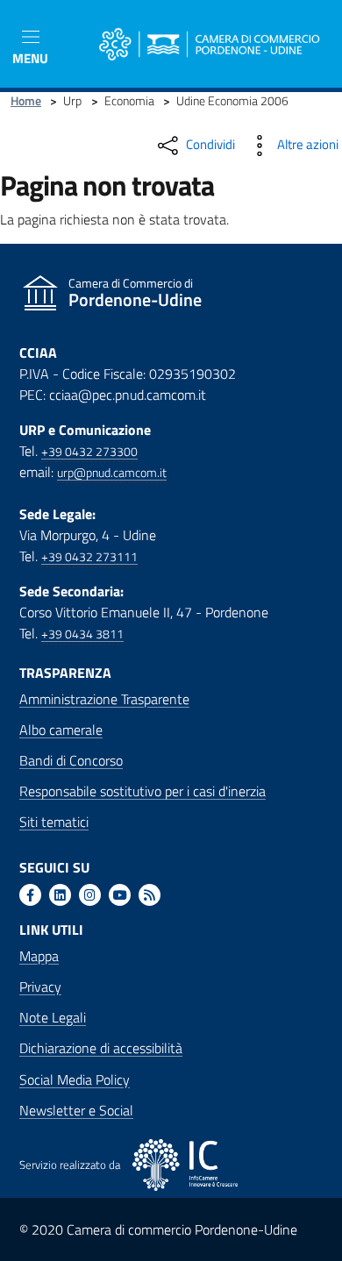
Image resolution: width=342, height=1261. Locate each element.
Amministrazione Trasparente (104, 698)
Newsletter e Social (76, 1110)
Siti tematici (54, 821)
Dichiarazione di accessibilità (100, 1047)
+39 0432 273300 (89, 451)
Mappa (39, 955)
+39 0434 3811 (82, 634)
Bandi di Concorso (71, 760)
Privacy (40, 986)
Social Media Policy (74, 1079)
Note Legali (52, 1017)
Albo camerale (61, 729)
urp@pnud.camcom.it (112, 472)
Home (26, 100)
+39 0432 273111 (89, 556)
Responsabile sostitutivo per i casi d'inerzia (142, 790)
